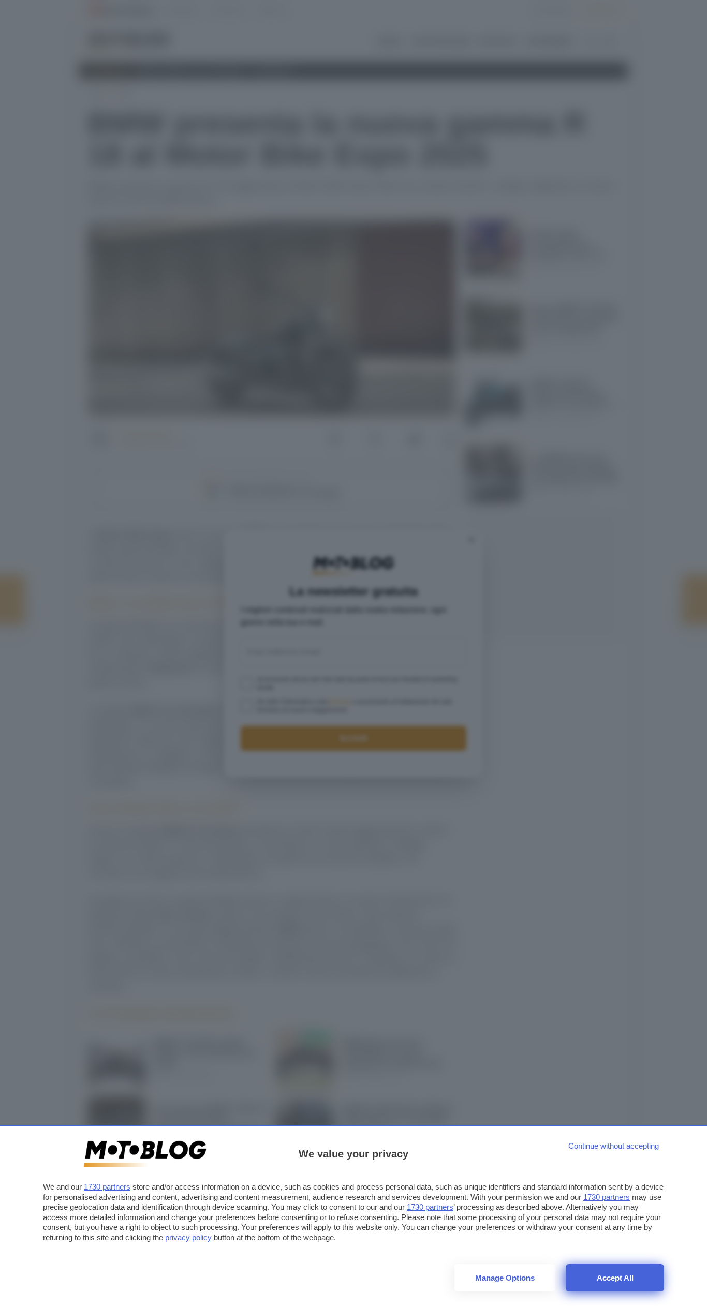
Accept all (615, 1277)
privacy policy (188, 1237)
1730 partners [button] (107, 1186)
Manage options (505, 1277)
